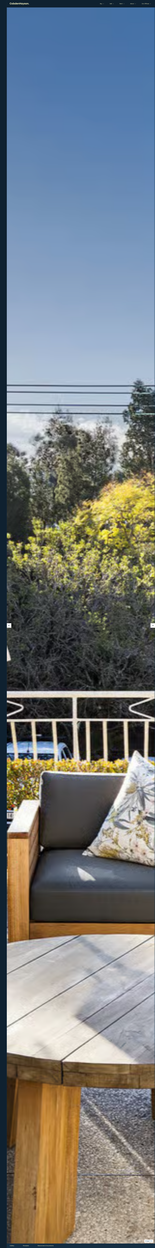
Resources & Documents (46, 1245)
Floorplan (26, 1245)
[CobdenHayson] (19, 4)
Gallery (12, 1245)
